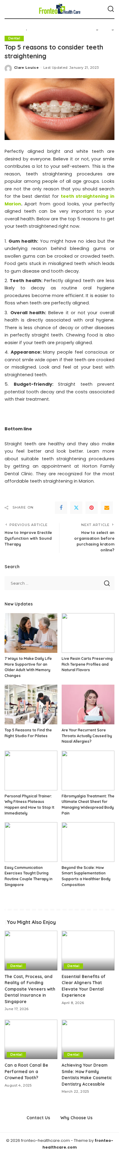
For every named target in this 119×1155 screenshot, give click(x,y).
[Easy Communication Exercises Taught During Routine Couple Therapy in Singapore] (31, 842)
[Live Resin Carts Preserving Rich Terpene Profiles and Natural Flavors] (88, 633)
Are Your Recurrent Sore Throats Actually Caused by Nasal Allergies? (87, 736)
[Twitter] (76, 508)
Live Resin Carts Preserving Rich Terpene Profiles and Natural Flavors (87, 664)
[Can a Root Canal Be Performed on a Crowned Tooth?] (31, 1039)
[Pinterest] (91, 508)
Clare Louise (26, 67)
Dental (14, 38)
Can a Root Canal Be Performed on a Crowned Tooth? (26, 1071)
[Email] (107, 508)
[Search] (110, 9)
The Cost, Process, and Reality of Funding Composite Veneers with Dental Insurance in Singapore (30, 989)
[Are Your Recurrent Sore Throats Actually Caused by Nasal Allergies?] (88, 704)
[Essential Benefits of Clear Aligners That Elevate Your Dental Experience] (88, 950)
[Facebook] (61, 508)
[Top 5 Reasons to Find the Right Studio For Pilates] (31, 704)
